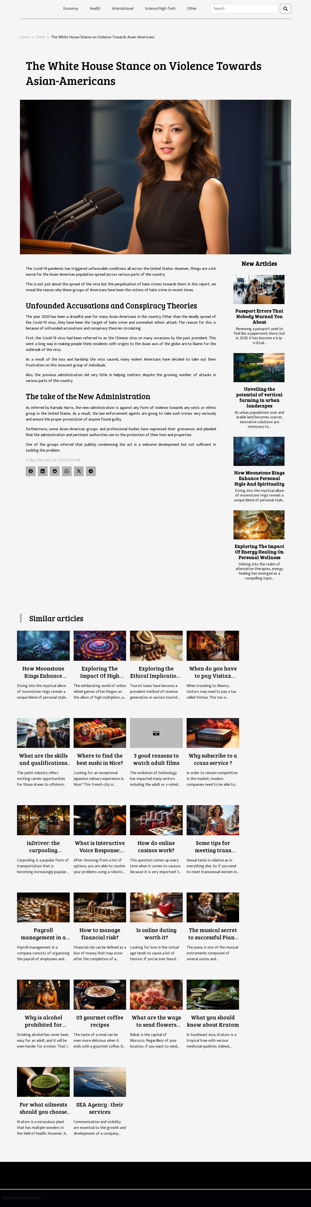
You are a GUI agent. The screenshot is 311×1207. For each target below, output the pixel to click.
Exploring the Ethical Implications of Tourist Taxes (156, 675)
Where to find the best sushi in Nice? (100, 759)
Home (25, 37)
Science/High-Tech (160, 8)
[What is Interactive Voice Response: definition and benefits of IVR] (100, 820)
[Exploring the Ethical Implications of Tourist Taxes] (156, 645)
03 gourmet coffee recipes (99, 1020)
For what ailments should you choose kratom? (43, 1111)
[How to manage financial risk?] (100, 907)
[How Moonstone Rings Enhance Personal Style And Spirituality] (259, 451)
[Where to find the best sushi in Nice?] (100, 732)
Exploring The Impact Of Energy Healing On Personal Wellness (259, 551)
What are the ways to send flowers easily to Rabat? (156, 1024)
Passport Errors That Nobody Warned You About (259, 316)
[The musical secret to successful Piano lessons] (213, 907)
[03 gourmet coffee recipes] (100, 994)
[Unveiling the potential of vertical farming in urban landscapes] (259, 367)
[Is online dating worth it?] (156, 907)
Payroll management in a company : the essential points (43, 940)
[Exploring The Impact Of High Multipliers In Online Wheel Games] (100, 645)
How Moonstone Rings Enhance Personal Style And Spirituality (259, 478)
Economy (70, 8)
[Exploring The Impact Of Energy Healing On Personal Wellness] (259, 524)
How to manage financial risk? (99, 933)
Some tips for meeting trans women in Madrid (213, 850)
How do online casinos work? (156, 846)
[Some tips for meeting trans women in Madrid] (213, 820)
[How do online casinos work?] (156, 820)
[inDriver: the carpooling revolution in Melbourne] (43, 820)
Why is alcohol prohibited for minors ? (43, 1024)
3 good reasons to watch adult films (156, 759)
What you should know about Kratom (213, 1020)
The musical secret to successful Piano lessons (213, 937)
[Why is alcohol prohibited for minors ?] (43, 994)
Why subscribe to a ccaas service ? (213, 759)
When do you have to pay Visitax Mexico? (213, 675)
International (122, 8)
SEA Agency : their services (99, 1107)
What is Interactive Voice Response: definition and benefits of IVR (100, 853)
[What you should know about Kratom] (213, 994)
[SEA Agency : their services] (100, 1081)
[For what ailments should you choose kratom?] (43, 1081)
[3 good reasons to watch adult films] (156, 732)
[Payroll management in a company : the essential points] (43, 907)
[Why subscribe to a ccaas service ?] (213, 732)
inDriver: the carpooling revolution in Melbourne (43, 853)
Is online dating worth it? (156, 933)
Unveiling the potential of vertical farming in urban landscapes (259, 397)
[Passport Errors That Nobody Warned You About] (259, 289)
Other (192, 8)
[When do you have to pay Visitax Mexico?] (213, 645)
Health (95, 8)
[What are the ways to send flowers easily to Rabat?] (156, 994)
